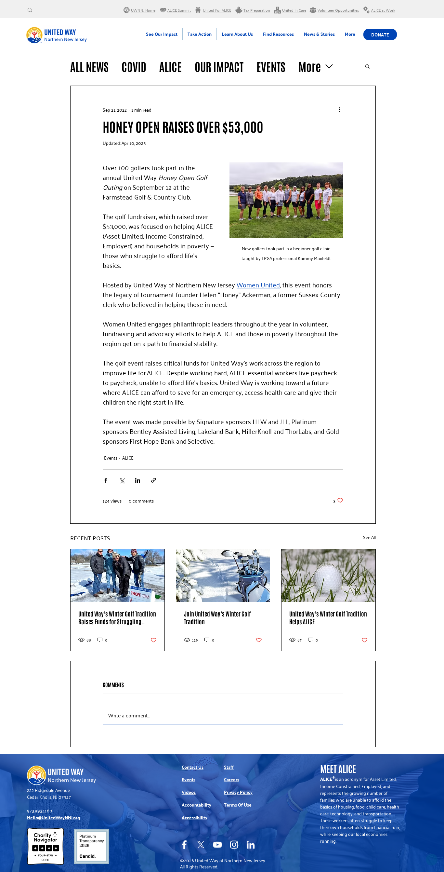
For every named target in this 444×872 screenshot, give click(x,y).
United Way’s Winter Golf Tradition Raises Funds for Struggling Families (117, 617)
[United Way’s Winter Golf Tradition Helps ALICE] (328, 575)
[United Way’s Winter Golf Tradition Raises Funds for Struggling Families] (117, 575)
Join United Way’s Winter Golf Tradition (217, 617)
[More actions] (339, 109)
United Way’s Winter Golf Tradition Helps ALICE (328, 617)
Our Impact (219, 66)
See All (369, 537)
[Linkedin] (250, 844)
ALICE (170, 66)
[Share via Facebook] (106, 480)
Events (270, 66)
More (309, 66)
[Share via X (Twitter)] (122, 480)
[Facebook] (184, 844)
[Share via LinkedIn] (138, 480)
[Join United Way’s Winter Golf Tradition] (223, 575)
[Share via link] (153, 480)
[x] (201, 844)
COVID (134, 66)
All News (89, 66)
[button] (367, 66)
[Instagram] (234, 844)
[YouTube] (217, 844)
